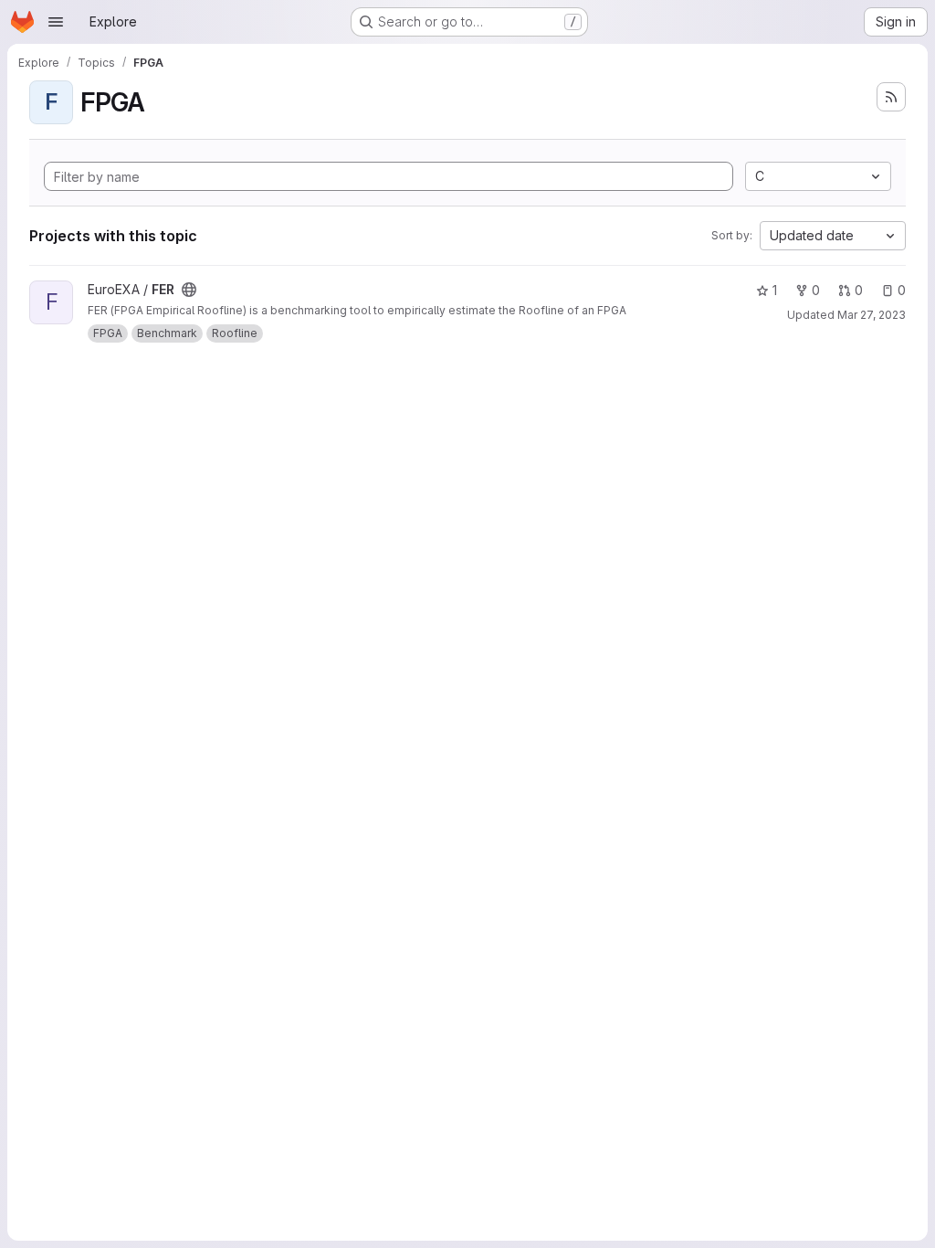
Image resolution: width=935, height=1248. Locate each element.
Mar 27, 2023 (871, 315)
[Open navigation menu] (55, 22)
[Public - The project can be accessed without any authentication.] (189, 289)
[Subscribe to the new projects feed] (891, 96)
